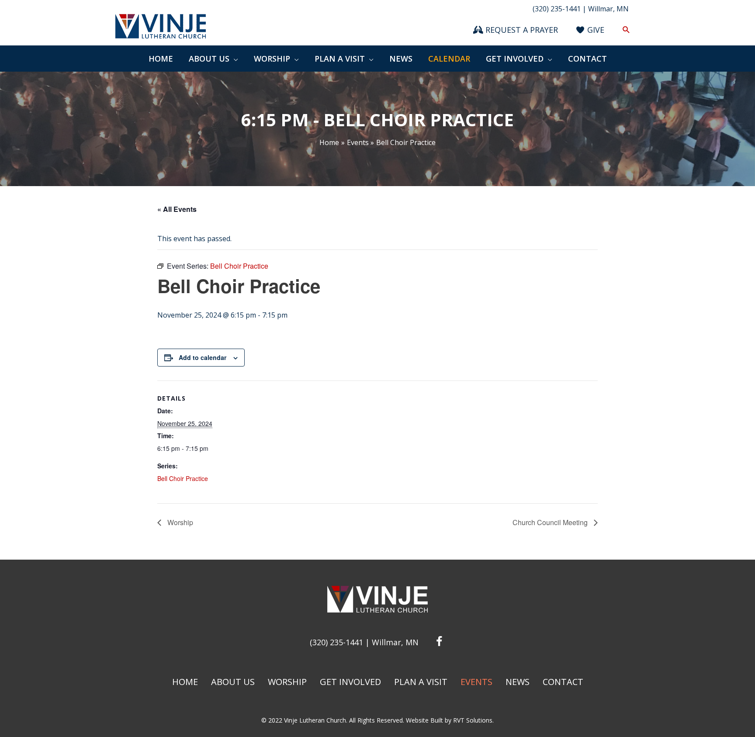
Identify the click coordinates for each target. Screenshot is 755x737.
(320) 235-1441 (336, 642)
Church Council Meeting (551, 522)
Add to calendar (202, 357)
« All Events (177, 209)
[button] (626, 30)
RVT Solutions (472, 720)
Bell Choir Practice (182, 478)
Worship (179, 522)
